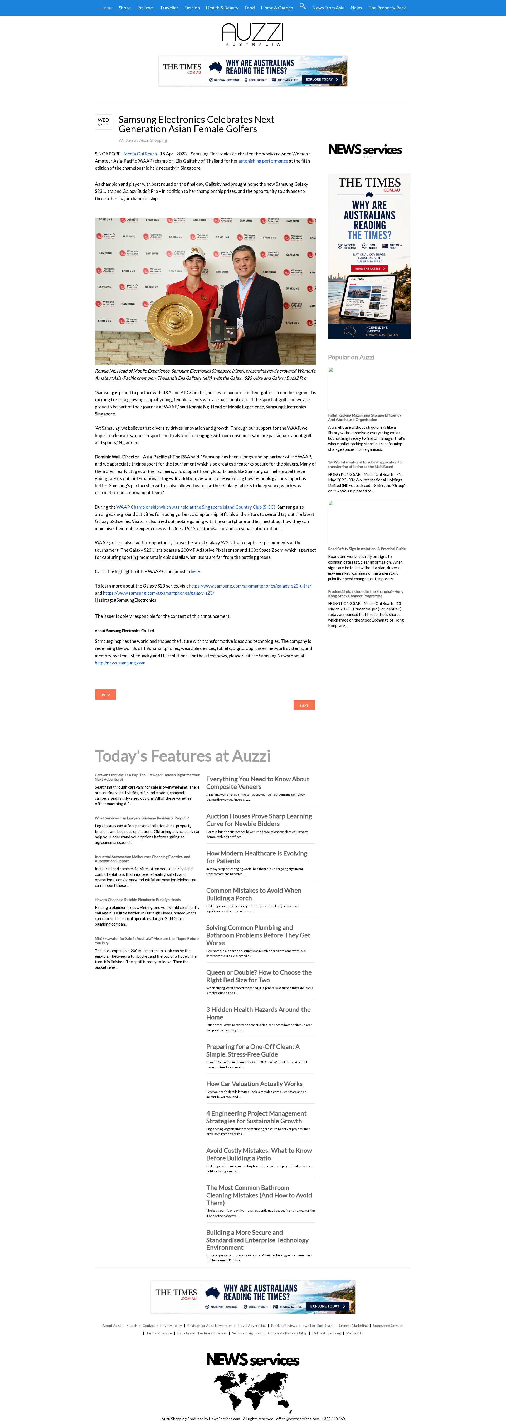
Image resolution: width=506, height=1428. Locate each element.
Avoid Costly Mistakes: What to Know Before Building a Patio (259, 1154)
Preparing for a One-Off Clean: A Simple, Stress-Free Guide (253, 1050)
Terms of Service (159, 1333)
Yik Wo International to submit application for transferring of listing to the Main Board (365, 464)
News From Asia (328, 8)
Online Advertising (326, 1333)
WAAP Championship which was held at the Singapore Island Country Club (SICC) (195, 507)
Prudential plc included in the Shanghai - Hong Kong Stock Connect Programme (365, 593)
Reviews (145, 8)
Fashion (192, 8)
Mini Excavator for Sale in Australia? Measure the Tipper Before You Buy (147, 940)
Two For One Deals (317, 1325)
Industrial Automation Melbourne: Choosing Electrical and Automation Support (142, 858)
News (356, 8)
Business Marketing (353, 1325)
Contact (149, 1325)
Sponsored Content (388, 1325)
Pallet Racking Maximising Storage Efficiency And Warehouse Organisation (364, 417)
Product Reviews (284, 1325)
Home (106, 8)
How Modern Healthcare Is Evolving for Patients (256, 856)
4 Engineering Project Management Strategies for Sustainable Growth (256, 1116)
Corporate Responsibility (287, 1333)
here (195, 571)
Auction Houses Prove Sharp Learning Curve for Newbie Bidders (259, 819)
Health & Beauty (222, 8)
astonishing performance (263, 161)
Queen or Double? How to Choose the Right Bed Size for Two (259, 976)
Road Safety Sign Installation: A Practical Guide (367, 548)
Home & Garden (277, 8)
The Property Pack (387, 8)
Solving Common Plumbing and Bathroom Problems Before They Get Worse (258, 934)
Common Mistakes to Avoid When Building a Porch (253, 894)
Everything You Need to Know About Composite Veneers (257, 782)
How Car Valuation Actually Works (254, 1083)
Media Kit (353, 1333)
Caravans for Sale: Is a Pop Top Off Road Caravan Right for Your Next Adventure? (147, 776)
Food (250, 8)
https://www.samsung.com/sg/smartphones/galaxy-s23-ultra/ (250, 586)
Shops (125, 8)
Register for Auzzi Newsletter (209, 1325)
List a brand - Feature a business (202, 1333)
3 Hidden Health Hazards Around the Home (258, 1013)
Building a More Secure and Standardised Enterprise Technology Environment (257, 1239)
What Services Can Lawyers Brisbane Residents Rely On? (142, 818)
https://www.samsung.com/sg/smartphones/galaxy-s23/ (158, 593)
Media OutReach (140, 154)
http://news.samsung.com (120, 663)
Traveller (169, 8)
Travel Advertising (251, 1325)
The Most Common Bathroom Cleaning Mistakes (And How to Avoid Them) (259, 1195)
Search (132, 1325)
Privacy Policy (171, 1325)
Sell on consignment (247, 1333)
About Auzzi (112, 1325)
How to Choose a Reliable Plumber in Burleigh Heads (138, 899)
